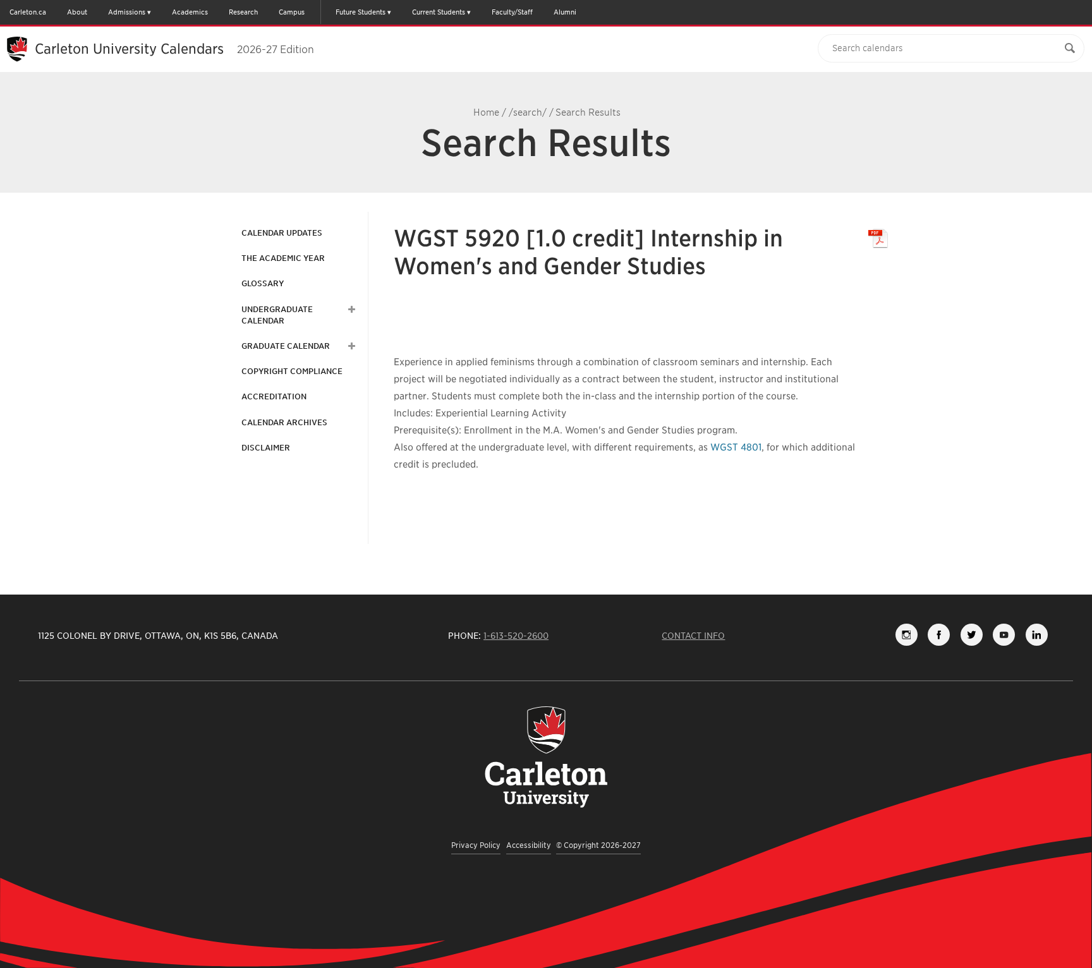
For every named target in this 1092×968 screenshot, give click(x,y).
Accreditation (273, 396)
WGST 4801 (735, 447)
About (77, 12)
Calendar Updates (281, 233)
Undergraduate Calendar (277, 315)
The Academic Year (283, 258)
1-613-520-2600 (516, 636)
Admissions (126, 12)
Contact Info (693, 636)
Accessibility (528, 845)
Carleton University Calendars (174, 48)
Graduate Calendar (285, 346)
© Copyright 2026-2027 (598, 845)
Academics (190, 12)
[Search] (1069, 48)
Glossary (262, 283)
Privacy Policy (475, 845)
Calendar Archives (284, 422)
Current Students (438, 12)
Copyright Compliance (292, 371)
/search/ (528, 112)
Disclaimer (265, 447)
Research (243, 12)
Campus (292, 12)
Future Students (360, 12)
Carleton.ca (27, 12)
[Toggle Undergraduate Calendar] (350, 309)
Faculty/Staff (512, 12)
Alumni (565, 12)
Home (486, 112)
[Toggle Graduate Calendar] (350, 346)
